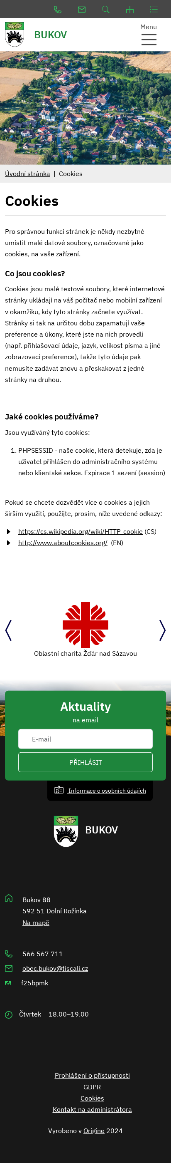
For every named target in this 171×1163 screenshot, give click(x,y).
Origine (94, 1130)
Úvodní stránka (27, 173)
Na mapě (35, 922)
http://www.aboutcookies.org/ (62, 542)
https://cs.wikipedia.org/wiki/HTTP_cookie (80, 531)
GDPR (92, 1087)
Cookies (92, 1098)
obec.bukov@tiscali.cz (55, 968)
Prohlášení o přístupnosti (92, 1075)
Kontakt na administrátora (92, 1109)
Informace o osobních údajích (106, 790)
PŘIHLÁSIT (85, 762)
